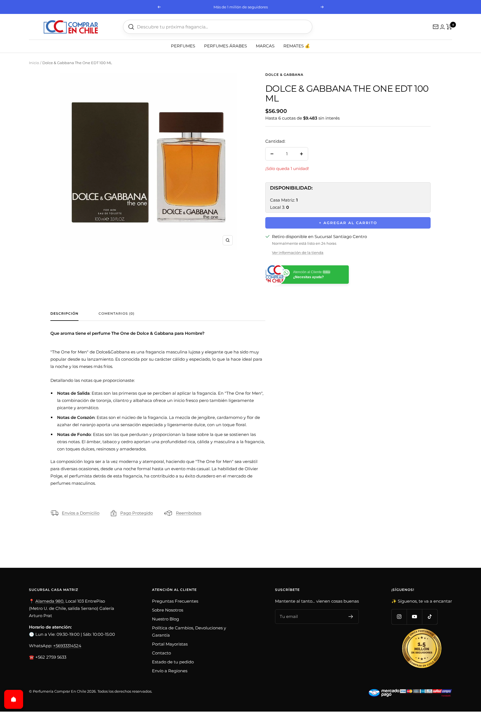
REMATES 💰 (296, 45)
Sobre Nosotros (167, 610)
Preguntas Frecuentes (175, 601)
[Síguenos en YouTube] (414, 616)
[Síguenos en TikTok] (429, 616)
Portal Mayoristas (170, 644)
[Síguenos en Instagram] (399, 616)
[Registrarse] (351, 617)
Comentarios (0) (116, 314)
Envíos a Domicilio (80, 513)
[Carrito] (449, 27)
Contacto (161, 653)
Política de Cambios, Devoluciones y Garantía (189, 631)
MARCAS (265, 45)
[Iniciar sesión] (442, 27)
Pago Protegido (136, 513)
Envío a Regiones (169, 670)
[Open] (13, 699)
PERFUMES (183, 45)
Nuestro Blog (165, 619)
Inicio (34, 62)
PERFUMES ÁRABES (225, 45)
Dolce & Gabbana (284, 74)
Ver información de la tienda (297, 252)
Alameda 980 (49, 601)
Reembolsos (188, 513)
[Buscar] (131, 27)
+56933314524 (67, 645)
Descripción (64, 314)
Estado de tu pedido (173, 662)
